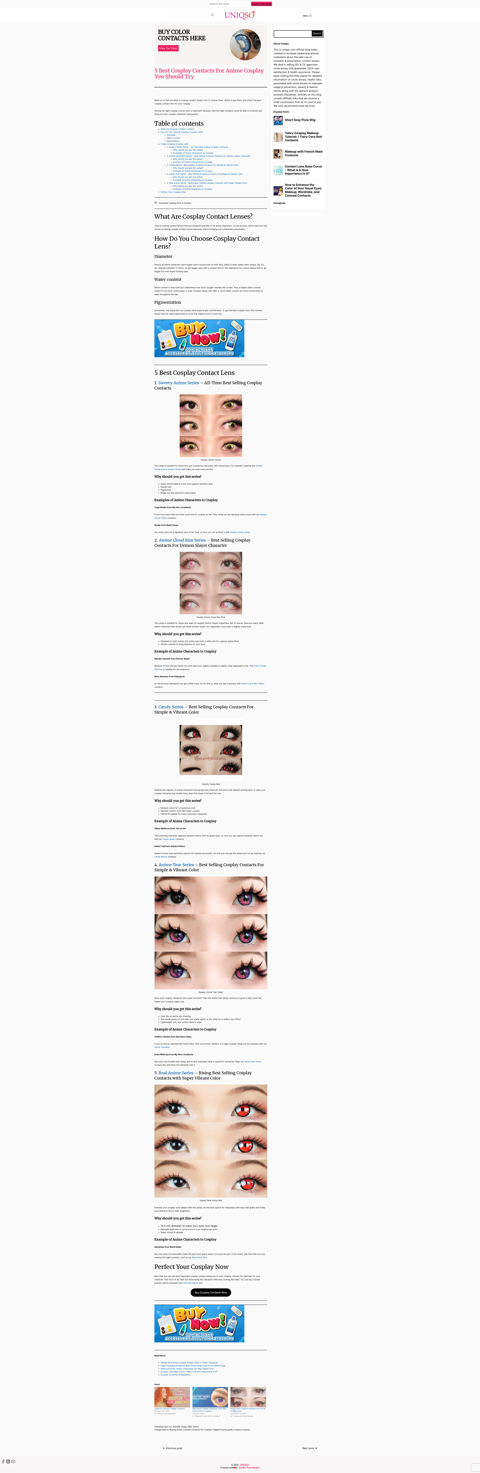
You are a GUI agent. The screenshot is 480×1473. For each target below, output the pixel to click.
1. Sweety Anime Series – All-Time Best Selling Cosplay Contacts (197, 147)
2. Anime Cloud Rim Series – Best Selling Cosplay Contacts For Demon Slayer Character (208, 156)
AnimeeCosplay (190, 1283)
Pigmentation (173, 141)
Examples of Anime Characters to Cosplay (193, 153)
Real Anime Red (199, 1257)
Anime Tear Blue (162, 1047)
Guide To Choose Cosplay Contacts (169, 1409)
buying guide (226, 1429)
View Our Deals (168, 48)
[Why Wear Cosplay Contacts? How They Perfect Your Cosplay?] (210, 1397)
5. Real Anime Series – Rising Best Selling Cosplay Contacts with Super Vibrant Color (207, 183)
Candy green (169, 839)
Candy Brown (160, 856)
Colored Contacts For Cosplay (197, 1429)
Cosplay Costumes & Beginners (175, 1374)
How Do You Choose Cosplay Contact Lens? (182, 132)
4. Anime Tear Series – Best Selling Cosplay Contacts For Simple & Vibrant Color (205, 174)
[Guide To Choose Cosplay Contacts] (172, 1397)
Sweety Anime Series (178, 382)
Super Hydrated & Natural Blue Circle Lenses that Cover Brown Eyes (193, 1365)
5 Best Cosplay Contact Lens (174, 144)
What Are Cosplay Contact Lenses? (177, 129)
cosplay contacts (242, 1429)
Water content (173, 138)
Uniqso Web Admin (190, 1426)
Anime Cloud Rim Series (182, 540)
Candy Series (170, 706)
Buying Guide (176, 1429)
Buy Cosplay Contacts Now (211, 1292)
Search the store (261, 3)
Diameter (171, 135)
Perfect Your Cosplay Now (173, 192)
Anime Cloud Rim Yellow (252, 683)
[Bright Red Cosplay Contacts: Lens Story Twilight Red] (248, 1397)
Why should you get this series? (188, 150)
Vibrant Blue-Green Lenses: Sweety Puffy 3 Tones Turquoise (189, 1362)
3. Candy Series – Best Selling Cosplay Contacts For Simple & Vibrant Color (202, 165)
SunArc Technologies (249, 1467)
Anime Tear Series (176, 864)
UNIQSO (244, 1464)
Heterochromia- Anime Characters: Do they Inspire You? (187, 1368)
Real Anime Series (176, 1072)
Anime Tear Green (252, 1061)
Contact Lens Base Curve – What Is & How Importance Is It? (189, 1371)
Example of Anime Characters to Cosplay (192, 162)
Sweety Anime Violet (240, 532)
